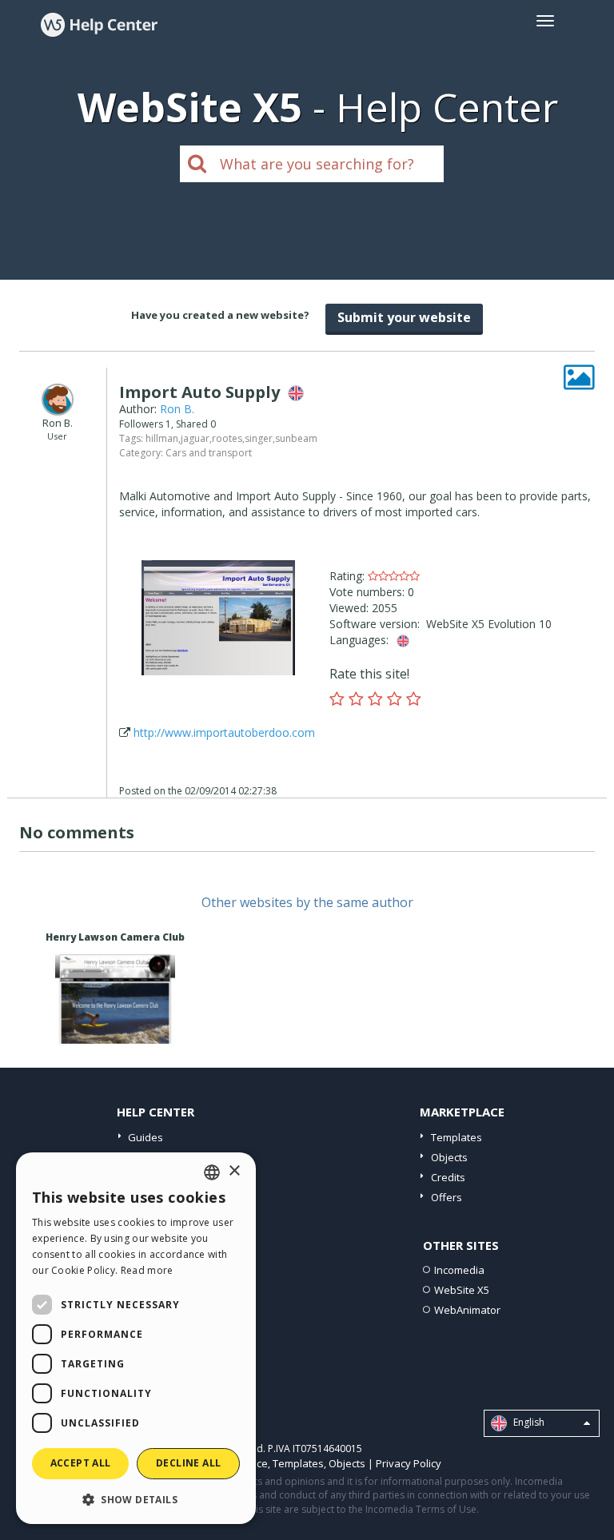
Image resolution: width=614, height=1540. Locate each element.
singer (259, 438)
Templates (456, 1137)
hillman (162, 438)
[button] (136, 1499)
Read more (147, 1270)
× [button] (234, 1171)
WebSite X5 (461, 1290)
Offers (446, 1197)
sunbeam (296, 438)
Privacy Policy (408, 1463)
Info (115, 1029)
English (527, 1422)
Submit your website (404, 317)
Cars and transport (208, 453)
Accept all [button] (80, 1463)
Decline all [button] (188, 1463)
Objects (449, 1157)
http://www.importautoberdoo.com (224, 732)
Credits (448, 1177)
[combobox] (212, 1172)
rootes (227, 438)
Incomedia (459, 1270)
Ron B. (177, 408)
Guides (145, 1137)
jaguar (195, 438)
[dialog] (136, 1338)
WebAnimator (467, 1310)
